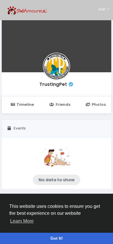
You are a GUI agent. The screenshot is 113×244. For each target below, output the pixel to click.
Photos (99, 104)
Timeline (25, 104)
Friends (63, 104)
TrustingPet (53, 84)
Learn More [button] (22, 221)
